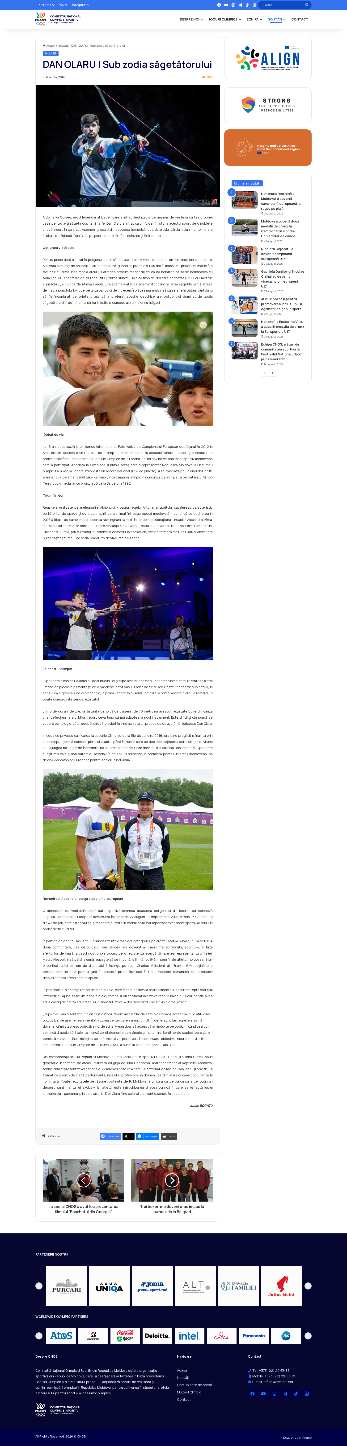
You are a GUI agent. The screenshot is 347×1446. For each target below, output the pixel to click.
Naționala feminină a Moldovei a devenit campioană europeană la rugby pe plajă (280, 201)
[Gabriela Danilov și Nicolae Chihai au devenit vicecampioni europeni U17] (245, 278)
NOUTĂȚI (275, 19)
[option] (66, 1286)
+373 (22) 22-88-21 (280, 1376)
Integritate (80, 5)
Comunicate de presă (194, 1384)
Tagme (307, 1437)
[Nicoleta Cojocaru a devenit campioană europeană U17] (245, 255)
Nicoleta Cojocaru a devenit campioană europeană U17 (277, 254)
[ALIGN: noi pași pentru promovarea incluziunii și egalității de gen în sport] (245, 305)
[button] (38, 1285)
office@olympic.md (278, 1382)
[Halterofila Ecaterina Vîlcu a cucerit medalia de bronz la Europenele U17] (245, 328)
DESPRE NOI (189, 19)
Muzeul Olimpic (189, 1392)
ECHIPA (252, 19)
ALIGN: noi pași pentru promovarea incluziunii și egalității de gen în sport (281, 304)
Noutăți (63, 45)
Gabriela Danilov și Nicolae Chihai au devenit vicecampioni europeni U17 (282, 278)
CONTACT (299, 19)
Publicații (44, 5)
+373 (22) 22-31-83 (274, 1370)
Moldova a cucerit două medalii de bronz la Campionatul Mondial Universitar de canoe (280, 228)
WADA (63, 5)
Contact (184, 1399)
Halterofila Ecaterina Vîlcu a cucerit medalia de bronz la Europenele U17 (282, 326)
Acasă (50, 45)
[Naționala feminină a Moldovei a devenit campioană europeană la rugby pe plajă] (245, 200)
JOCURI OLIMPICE (222, 19)
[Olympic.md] (58, 19)
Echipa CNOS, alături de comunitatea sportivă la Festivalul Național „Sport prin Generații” (282, 351)
